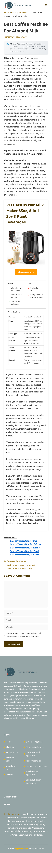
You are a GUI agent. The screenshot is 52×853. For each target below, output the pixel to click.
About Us (10, 747)
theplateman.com (12, 814)
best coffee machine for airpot (21, 565)
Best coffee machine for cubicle (24, 548)
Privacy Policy (12, 752)
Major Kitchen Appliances (37, 766)
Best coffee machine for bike (23, 541)
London (7, 804)
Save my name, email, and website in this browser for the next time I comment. (25, 635)
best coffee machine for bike (20, 568)
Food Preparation (33, 761)
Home (6, 12)
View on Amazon (26, 272)
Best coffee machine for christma (25, 544)
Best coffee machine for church (24, 551)
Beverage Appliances (20, 12)
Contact (9, 775)
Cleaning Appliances (35, 747)
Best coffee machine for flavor (24, 555)
